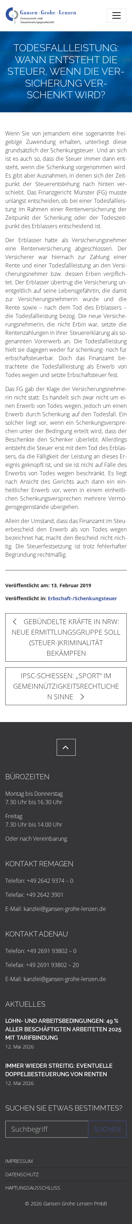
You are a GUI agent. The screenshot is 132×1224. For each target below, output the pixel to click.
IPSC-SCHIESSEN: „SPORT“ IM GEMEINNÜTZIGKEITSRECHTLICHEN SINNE (66, 686)
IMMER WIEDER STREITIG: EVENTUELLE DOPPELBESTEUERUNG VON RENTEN (59, 1070)
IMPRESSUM (19, 1161)
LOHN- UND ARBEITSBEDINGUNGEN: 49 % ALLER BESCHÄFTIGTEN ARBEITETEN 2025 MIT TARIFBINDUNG (63, 1029)
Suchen (107, 1129)
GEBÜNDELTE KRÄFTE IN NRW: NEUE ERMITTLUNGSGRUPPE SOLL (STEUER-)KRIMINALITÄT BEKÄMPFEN (66, 637)
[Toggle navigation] (116, 15)
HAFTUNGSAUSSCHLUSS (32, 1187)
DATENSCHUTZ (22, 1174)
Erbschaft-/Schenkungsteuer (82, 598)
